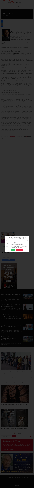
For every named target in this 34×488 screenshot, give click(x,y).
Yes (13, 250)
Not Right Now (19, 250)
